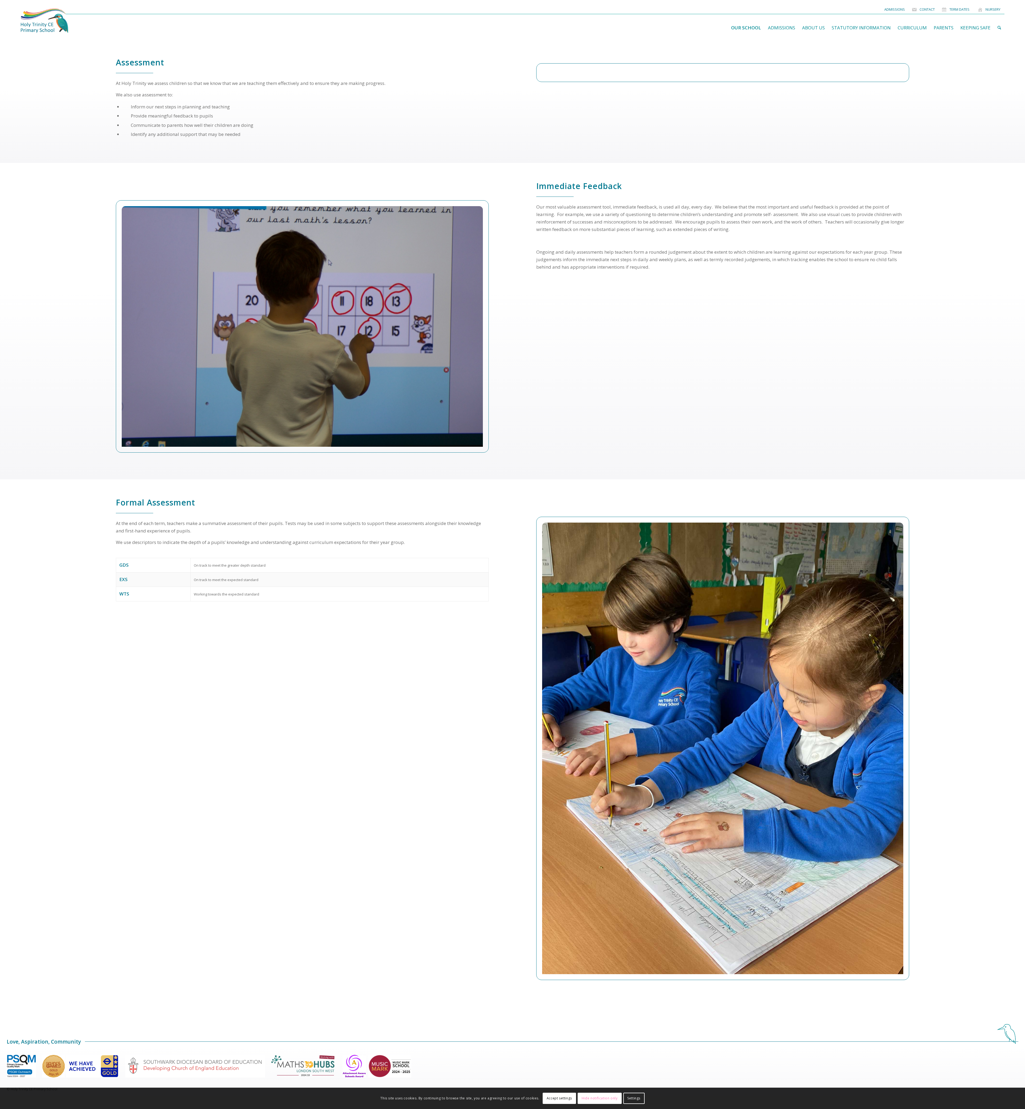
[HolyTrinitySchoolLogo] (55, 21)
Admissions (894, 9)
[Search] (999, 27)
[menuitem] (894, 9)
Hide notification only (599, 1098)
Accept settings (559, 1098)
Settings (633, 1098)
